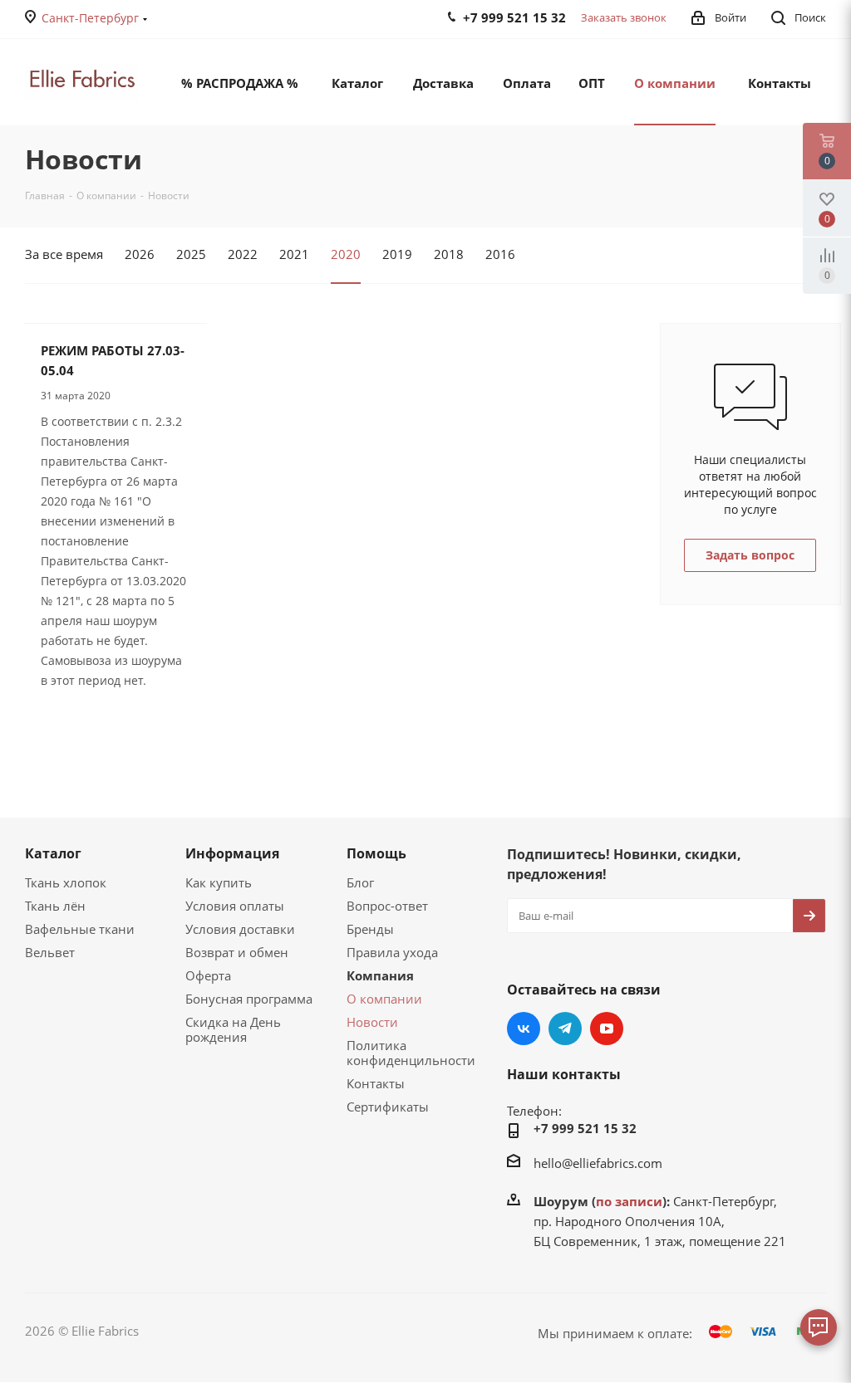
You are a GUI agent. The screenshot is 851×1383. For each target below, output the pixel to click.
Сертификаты (388, 1106)
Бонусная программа (248, 998)
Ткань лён (55, 905)
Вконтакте (523, 1028)
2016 (500, 254)
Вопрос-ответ (387, 905)
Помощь (376, 853)
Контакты (376, 1083)
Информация (232, 853)
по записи (629, 1201)
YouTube (606, 1028)
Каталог (53, 853)
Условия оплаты (234, 905)
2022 (243, 254)
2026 (140, 254)
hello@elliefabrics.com (598, 1163)
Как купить (218, 882)
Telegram (565, 1028)
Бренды (370, 929)
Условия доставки (240, 929)
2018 (449, 254)
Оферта (208, 975)
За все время (64, 254)
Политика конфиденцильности (411, 1052)
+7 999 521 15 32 (585, 1128)
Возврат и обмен (236, 952)
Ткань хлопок (65, 882)
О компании (384, 998)
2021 (294, 254)
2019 (397, 254)
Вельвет (50, 952)
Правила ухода (392, 952)
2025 (191, 254)
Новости (372, 1022)
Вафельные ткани (80, 929)
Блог (360, 882)
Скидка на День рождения (233, 1029)
